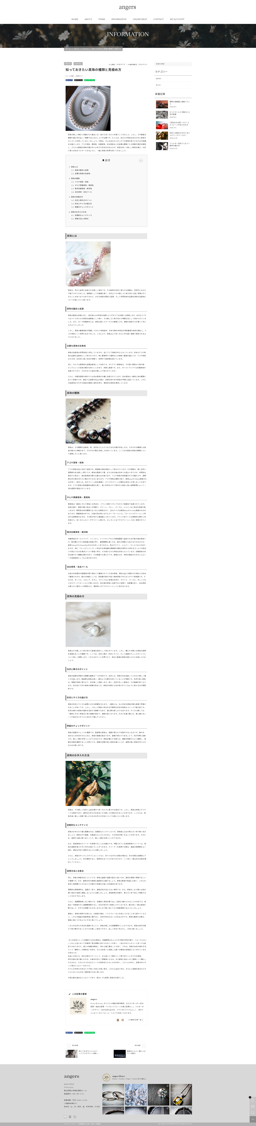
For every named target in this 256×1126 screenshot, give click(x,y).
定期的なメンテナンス (83, 215)
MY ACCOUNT (177, 19)
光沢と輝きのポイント (83, 200)
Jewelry (78, 63)
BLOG (68, 63)
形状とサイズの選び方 (83, 204)
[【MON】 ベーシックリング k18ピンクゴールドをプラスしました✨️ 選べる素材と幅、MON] (136, 1095)
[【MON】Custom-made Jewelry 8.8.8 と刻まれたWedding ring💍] (113, 1095)
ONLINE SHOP (140, 19)
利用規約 (98, 1124)
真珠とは (74, 167)
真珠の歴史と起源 (81, 170)
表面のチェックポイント (84, 207)
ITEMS (101, 19)
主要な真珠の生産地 (82, 174)
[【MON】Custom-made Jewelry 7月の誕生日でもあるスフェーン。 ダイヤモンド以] (181, 1095)
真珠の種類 (75, 178)
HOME (75, 19)
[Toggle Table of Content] (140, 160)
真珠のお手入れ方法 (78, 212)
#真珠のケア (79, 76)
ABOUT (88, 19)
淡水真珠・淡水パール (83, 192)
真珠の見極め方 (77, 197)
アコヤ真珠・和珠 (81, 182)
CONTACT (159, 19)
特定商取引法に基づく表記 (86, 1124)
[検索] (190, 64)
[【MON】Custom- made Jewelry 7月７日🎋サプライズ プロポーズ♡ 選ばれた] (158, 1095)
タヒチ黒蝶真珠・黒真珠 (84, 185)
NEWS (158, 79)
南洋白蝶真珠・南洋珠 (83, 189)
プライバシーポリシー (70, 1124)
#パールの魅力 (70, 76)
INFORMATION (119, 19)
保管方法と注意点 (81, 219)
